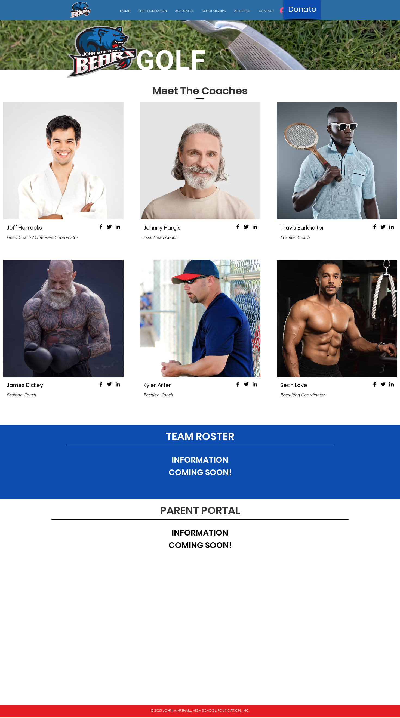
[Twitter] (109, 227)
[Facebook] (101, 227)
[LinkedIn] (118, 227)
